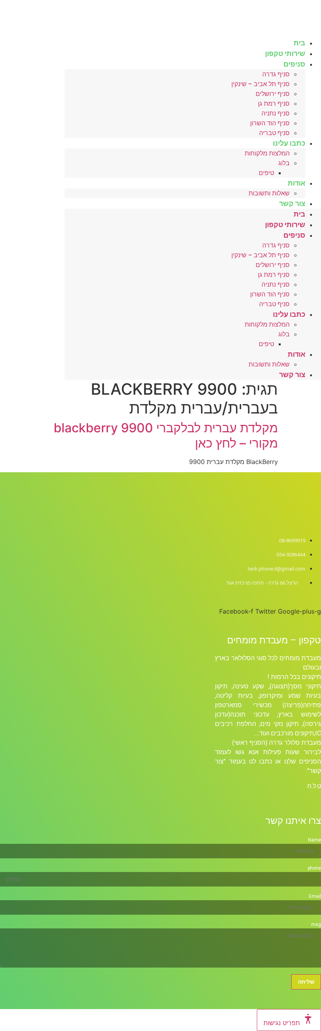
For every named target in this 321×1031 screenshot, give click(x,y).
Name (314, 840)
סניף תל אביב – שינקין (260, 84)
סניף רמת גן (274, 103)
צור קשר (292, 203)
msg (316, 924)
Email (315, 896)
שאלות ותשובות (269, 193)
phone (314, 868)
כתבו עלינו (289, 143)
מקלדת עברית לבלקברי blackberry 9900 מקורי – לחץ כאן (166, 435)
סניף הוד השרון (270, 123)
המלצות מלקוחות (267, 153)
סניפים (294, 64)
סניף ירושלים (273, 94)
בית (299, 214)
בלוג (284, 163)
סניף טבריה (274, 304)
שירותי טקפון (285, 224)
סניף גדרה (276, 74)
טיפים (266, 173)
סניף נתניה (275, 113)
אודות (296, 183)
